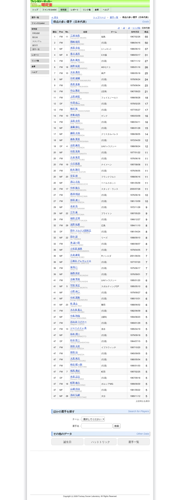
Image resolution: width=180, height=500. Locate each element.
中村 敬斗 (78, 188)
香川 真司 (77, 54)
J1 (119, 27)
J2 (124, 27)
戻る (56, 17)
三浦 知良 (78, 36)
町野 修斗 (77, 383)
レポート (75, 9)
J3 (129, 27)
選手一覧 (36, 49)
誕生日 (35, 45)
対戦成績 (36, 33)
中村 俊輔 (80, 79)
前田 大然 (77, 347)
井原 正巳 (77, 377)
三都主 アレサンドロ (80, 261)
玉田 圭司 (76, 121)
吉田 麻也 (77, 146)
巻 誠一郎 (76, 243)
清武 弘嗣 (78, 395)
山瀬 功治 (76, 389)
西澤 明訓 (78, 194)
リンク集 (87, 9)
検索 (116, 425)
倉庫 (97, 9)
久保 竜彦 (77, 158)
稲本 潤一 (78, 334)
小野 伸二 (75, 292)
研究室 (64, 9)
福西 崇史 (79, 274)
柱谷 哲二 (79, 341)
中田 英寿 (78, 152)
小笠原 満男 (79, 249)
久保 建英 (77, 255)
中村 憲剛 (79, 298)
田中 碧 (75, 237)
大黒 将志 (78, 359)
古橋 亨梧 (79, 280)
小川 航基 (76, 164)
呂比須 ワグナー (78, 322)
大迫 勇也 (76, 73)
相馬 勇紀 (75, 371)
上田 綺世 (76, 97)
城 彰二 (74, 268)
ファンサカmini (49, 9)
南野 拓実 (78, 66)
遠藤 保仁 (77, 127)
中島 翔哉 (78, 316)
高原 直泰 (79, 85)
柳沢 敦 (80, 109)
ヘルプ (106, 9)
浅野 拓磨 (77, 225)
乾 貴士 (76, 304)
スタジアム (36, 41)
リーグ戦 (136, 27)
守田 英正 (78, 286)
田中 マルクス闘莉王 (80, 231)
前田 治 (77, 353)
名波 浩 (77, 207)
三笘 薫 (77, 213)
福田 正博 (78, 219)
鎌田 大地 (77, 134)
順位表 (35, 37)
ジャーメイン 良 (78, 328)
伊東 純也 (75, 115)
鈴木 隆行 (78, 170)
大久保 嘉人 (77, 310)
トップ (35, 9)
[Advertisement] (39, 120)
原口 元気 (79, 182)
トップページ (99, 17)
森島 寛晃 (79, 140)
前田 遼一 (77, 200)
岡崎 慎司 (77, 42)
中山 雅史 (79, 91)
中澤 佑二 (77, 103)
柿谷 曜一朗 (78, 365)
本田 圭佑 (77, 48)
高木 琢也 (77, 60)
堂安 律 (75, 176)
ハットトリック (100, 442)
